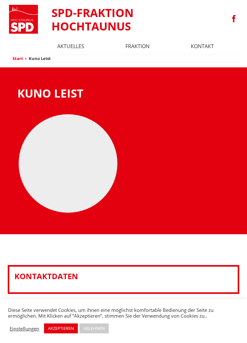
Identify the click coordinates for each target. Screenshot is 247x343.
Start (18, 58)
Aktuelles (70, 46)
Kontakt (202, 46)
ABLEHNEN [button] (94, 328)
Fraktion (137, 46)
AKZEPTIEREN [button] (61, 328)
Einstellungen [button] (24, 328)
